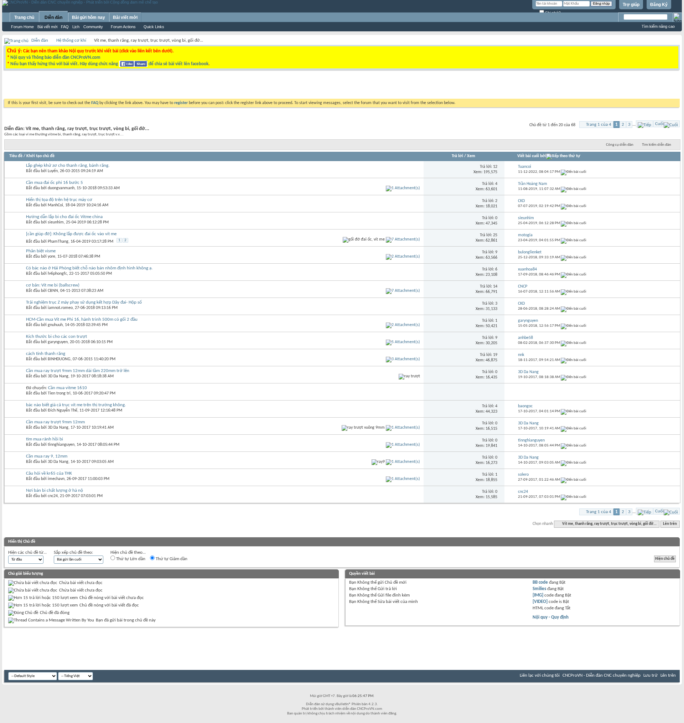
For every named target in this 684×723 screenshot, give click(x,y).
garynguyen (58, 342)
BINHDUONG (59, 359)
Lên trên (670, 524)
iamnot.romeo (60, 308)
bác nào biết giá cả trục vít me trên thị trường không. (76, 405)
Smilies (539, 589)
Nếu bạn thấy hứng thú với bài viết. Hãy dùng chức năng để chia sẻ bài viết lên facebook (109, 64)
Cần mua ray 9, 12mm (46, 456)
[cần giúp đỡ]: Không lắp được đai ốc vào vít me (71, 234)
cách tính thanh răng (45, 353)
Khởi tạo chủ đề (40, 156)
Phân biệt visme (41, 251)
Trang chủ (24, 17)
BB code (540, 582)
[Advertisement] (252, 86)
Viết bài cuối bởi (531, 156)
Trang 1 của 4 (598, 124)
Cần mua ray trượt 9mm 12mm (55, 422)
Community (93, 27)
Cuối (659, 124)
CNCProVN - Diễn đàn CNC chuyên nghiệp (602, 675)
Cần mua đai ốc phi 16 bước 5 (54, 182)
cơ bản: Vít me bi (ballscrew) (52, 285)
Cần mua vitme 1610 (67, 388)
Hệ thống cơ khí (71, 40)
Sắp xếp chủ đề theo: (73, 552)
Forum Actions (123, 27)
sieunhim (56, 222)
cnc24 (53, 496)
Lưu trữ (650, 675)
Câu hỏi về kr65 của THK (49, 473)
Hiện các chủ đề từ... (27, 552)
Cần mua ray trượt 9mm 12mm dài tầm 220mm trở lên (77, 370)
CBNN (53, 291)
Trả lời (457, 156)
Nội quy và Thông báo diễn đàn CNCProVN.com (55, 57)
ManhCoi (55, 205)
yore (51, 256)
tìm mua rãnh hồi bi (44, 439)
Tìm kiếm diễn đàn (656, 145)
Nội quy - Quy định (551, 617)
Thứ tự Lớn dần (130, 559)
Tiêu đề (15, 156)
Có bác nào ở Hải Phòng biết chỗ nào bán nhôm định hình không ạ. (89, 268)
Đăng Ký (659, 4)
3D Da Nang (58, 376)
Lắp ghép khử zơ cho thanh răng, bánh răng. (67, 165)
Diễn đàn (53, 17)
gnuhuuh (55, 325)
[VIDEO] (540, 601)
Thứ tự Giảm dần (171, 559)
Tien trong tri (59, 393)
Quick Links (154, 27)
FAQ (65, 27)
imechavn (56, 479)
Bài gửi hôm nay (88, 17)
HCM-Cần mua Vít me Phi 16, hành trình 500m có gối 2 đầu (82, 319)
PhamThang (58, 241)
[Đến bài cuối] (573, 172)
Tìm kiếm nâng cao (658, 26)
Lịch (75, 27)
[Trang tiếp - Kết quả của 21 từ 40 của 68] (644, 123)
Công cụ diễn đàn (619, 145)
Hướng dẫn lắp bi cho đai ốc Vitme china (64, 217)
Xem (471, 156)
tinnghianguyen (61, 445)
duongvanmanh (61, 188)
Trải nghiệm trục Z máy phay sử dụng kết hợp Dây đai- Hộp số (84, 302)
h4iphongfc (57, 274)
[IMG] (538, 595)
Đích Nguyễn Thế (62, 410)
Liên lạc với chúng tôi (540, 675)
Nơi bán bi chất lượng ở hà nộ (54, 490)
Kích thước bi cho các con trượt (56, 336)
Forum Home (22, 27)
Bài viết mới (47, 27)
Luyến (53, 171)
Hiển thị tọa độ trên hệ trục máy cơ (59, 199)
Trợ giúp (631, 4)
